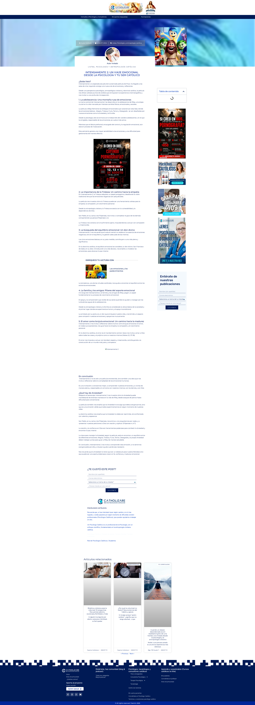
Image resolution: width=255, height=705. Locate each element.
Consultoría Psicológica (137, 677)
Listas (114, 43)
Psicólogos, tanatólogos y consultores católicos (139, 670)
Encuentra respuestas (120, 17)
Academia (112, 541)
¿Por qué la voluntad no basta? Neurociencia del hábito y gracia (127, 610)
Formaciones (146, 17)
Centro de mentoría (134, 688)
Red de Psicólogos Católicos (97, 541)
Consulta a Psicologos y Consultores (94, 17)
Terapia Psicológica (136, 680)
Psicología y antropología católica (129, 43)
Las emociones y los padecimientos (119, 270)
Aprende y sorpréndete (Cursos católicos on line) (175, 670)
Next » (132, 654)
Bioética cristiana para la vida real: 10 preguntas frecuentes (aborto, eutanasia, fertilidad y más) (97, 611)
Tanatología (134, 684)
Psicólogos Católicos (105, 517)
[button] (184, 91)
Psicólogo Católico (96, 525)
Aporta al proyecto (74, 683)
